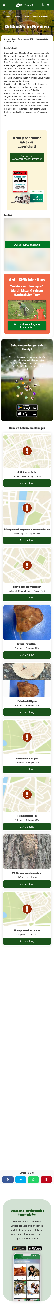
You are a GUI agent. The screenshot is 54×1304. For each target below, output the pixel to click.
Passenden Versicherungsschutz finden (27, 157)
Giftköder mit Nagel (27, 643)
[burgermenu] (4, 5)
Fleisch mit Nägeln (27, 701)
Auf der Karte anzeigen (27, 244)
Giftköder (16, 17)
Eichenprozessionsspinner (27, 930)
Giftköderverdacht (27, 472)
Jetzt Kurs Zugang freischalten (28, 326)
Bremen (27, 17)
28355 (35, 17)
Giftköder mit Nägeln (27, 758)
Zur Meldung (27, 483)
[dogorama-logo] (24, 5)
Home (8, 17)
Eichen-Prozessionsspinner (27, 586)
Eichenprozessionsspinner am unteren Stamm (27, 529)
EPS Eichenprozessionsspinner (27, 873)
